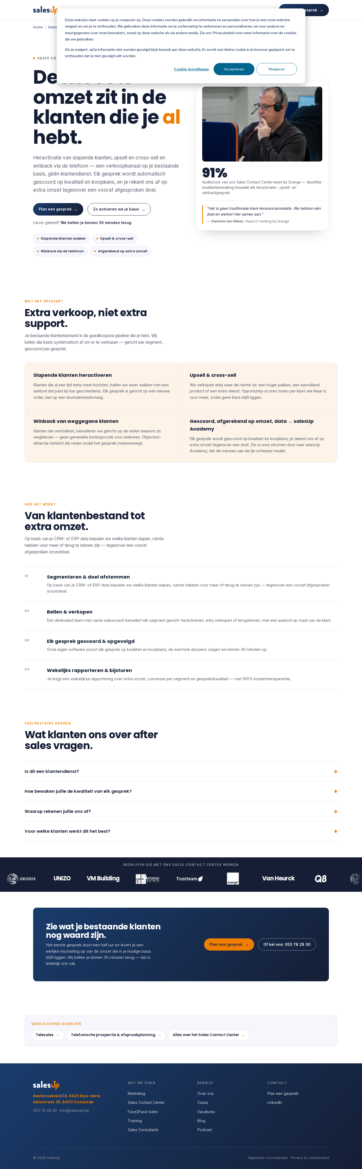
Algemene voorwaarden (268, 1157)
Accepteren (234, 69)
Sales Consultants (143, 1129)
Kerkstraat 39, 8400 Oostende (63, 1102)
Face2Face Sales (143, 1111)
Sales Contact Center (146, 1102)
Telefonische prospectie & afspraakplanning (116, 1034)
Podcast (204, 1129)
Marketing (136, 1093)
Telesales (47, 1034)
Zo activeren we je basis (119, 209)
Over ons (205, 1093)
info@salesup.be (74, 1110)
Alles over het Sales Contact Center (209, 1034)
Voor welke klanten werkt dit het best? (67, 831)
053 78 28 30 (45, 1110)
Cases (202, 1102)
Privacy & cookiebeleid (310, 1157)
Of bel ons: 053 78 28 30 (287, 944)
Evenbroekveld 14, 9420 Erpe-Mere (66, 1096)
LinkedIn (274, 1102)
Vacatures (206, 1111)
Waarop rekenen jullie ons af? (58, 811)
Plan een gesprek (58, 209)
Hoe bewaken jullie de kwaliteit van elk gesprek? (78, 791)
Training (135, 1120)
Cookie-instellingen (191, 69)
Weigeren (276, 69)
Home (38, 27)
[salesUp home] (45, 10)
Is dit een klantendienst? (52, 771)
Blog (201, 1120)
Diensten (55, 27)
